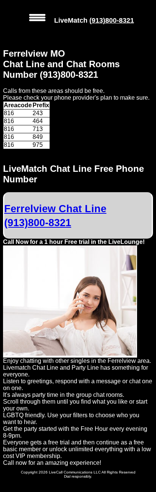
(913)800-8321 (111, 20)
